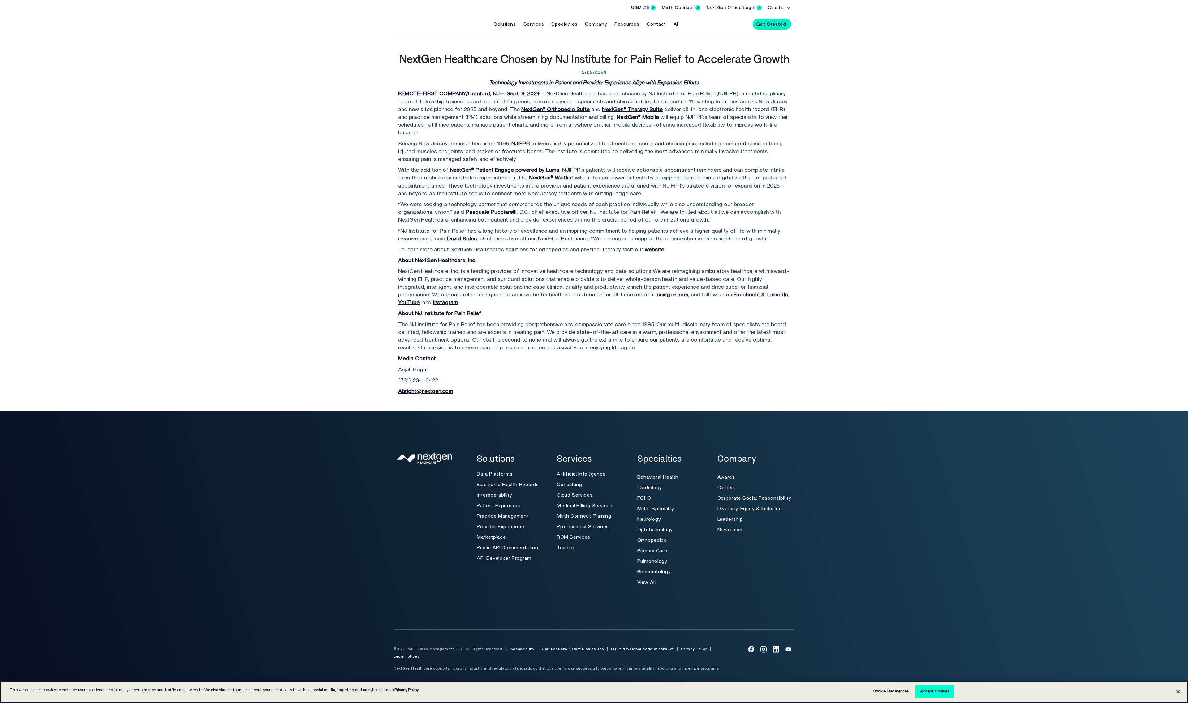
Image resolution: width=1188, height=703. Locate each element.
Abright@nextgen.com (425, 391)
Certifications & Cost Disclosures (573, 649)
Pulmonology (652, 561)
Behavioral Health (657, 477)
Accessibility (522, 649)
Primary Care (652, 550)
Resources (626, 24)
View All (646, 582)
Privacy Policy (694, 649)
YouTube (409, 302)
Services (533, 24)
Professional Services (583, 526)
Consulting (569, 484)
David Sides (462, 239)
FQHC (644, 498)
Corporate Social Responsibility (754, 498)
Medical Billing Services (584, 505)
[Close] (1178, 691)
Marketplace (491, 537)
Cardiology (649, 487)
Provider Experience (500, 526)
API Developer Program (504, 558)
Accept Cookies (934, 691)
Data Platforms (494, 474)
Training (566, 547)
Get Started (771, 24)
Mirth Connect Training (584, 516)
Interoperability (494, 495)
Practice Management (503, 516)
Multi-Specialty (655, 508)
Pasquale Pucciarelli (491, 212)
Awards (726, 477)
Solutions (505, 24)
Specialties (564, 24)
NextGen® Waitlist (551, 178)
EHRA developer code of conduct (642, 649)
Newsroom (729, 529)
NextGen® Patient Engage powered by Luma (504, 170)
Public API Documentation (507, 547)
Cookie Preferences (891, 691)
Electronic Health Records (508, 484)
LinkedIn (777, 295)
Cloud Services (574, 495)
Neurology (649, 519)
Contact (656, 24)
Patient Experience (499, 505)
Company (596, 24)
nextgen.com (672, 295)
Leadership (730, 519)
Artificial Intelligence (581, 474)
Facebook (746, 295)
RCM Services (573, 537)
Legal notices (406, 656)
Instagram (445, 302)
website (654, 249)
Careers (726, 487)
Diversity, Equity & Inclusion (749, 508)
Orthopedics (652, 540)
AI (676, 24)
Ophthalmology (655, 529)
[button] (742, 23)
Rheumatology (654, 571)
